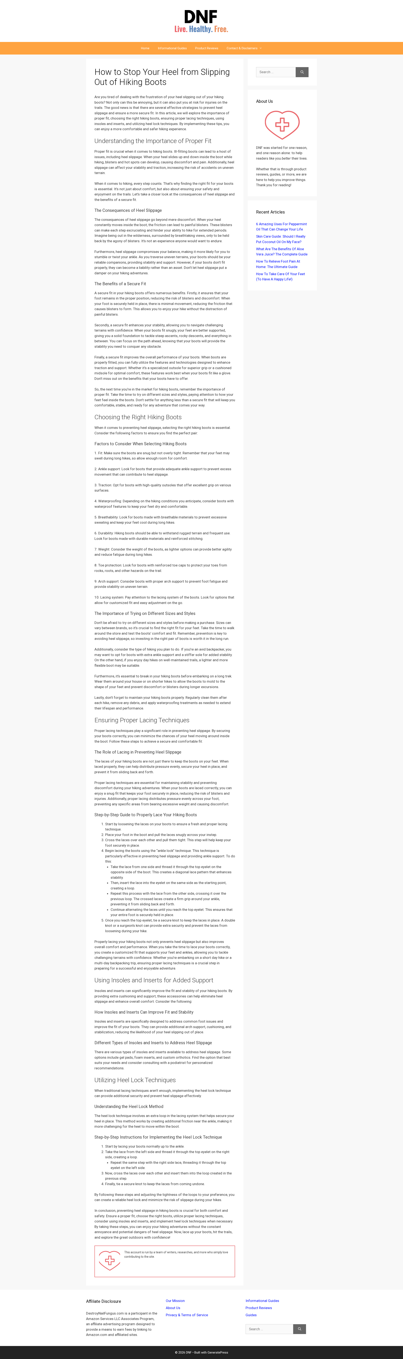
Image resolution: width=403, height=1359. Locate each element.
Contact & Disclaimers (242, 48)
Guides (251, 1315)
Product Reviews (206, 48)
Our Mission (175, 1301)
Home (145, 48)
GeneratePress (218, 1352)
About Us (173, 1308)
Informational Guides (172, 48)
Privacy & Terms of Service (187, 1315)
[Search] (302, 72)
